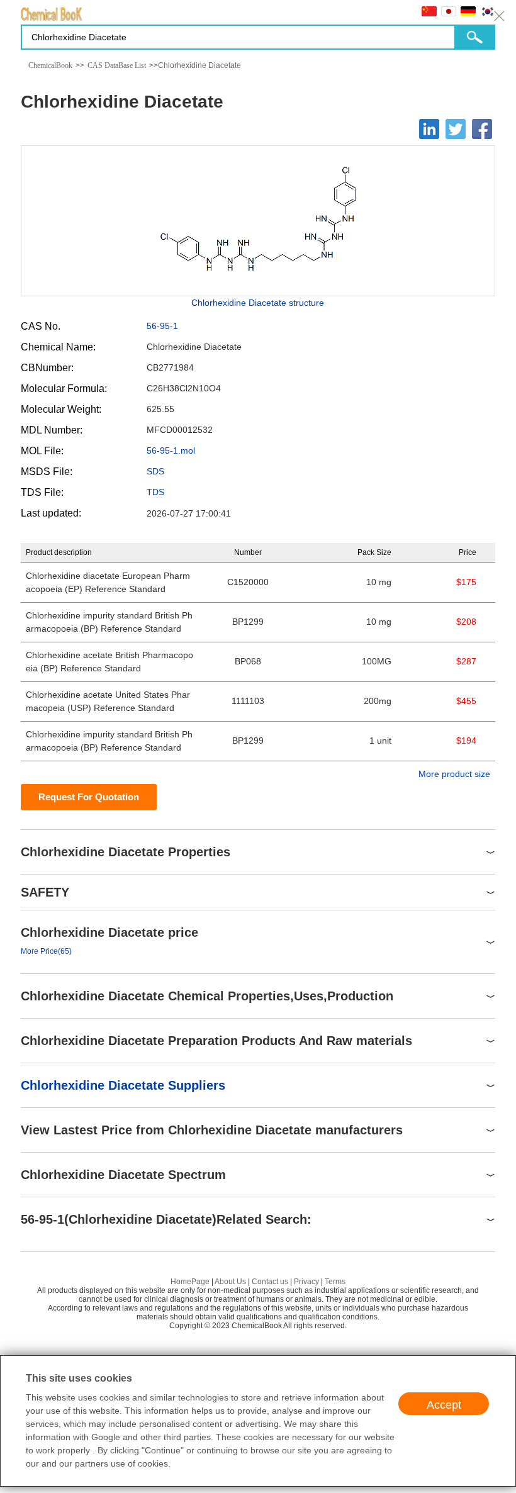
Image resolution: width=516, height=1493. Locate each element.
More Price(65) (46, 951)
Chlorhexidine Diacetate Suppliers (123, 1085)
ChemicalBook (50, 65)
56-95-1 (162, 326)
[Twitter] (456, 129)
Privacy (306, 1281)
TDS (155, 492)
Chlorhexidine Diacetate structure (257, 303)
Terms (335, 1281)
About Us (230, 1281)
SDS (155, 471)
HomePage (190, 1281)
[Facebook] (482, 129)
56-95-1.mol (171, 450)
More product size (454, 774)
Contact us (270, 1281)
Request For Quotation (88, 796)
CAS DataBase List (116, 65)
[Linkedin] (429, 129)
